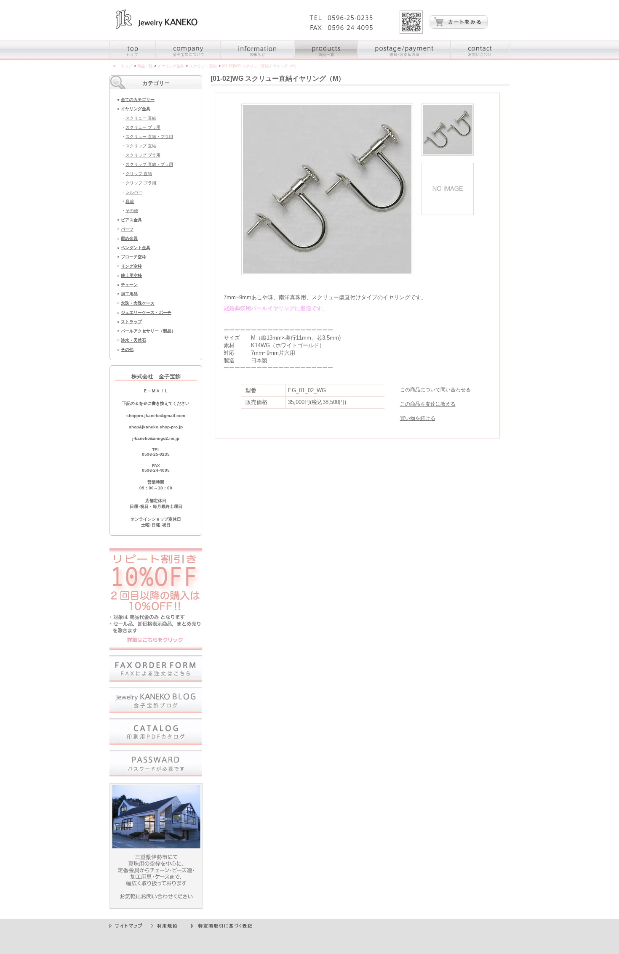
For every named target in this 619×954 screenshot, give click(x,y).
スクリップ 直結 (140, 145)
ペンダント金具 (135, 247)
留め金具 (129, 238)
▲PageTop (496, 916)
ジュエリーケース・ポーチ (146, 312)
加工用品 (129, 294)
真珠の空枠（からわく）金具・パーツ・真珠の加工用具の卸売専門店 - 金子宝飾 (156, 19)
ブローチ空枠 (133, 257)
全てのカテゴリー (138, 99)
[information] (258, 58)
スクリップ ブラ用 (142, 155)
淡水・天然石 (133, 340)
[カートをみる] (458, 27)
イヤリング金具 (170, 66)
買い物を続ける (417, 418)
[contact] (480, 58)
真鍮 (129, 201)
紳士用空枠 (131, 275)
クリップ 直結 (138, 173)
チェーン (129, 284)
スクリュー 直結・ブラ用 (149, 136)
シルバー (133, 192)
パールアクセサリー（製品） (148, 331)
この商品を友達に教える (428, 404)
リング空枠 (131, 266)
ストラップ (131, 321)
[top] (132, 58)
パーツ (127, 229)
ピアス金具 (131, 220)
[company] (188, 58)
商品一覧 (144, 66)
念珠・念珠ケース (138, 303)
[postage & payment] (404, 58)
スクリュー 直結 (203, 66)
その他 (131, 210)
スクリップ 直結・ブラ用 (149, 164)
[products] (326, 58)
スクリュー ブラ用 (142, 127)
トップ (126, 66)
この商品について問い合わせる (435, 390)
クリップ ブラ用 (140, 183)
